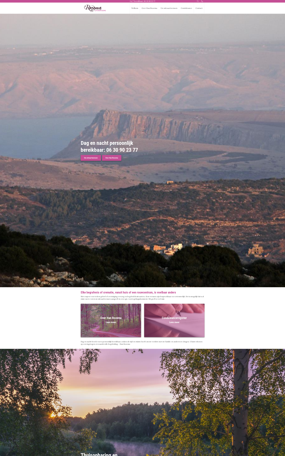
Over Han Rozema (149, 8)
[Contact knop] (202, 1)
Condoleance (186, 8)
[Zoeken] (198, 1)
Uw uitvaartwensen (169, 8)
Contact (199, 8)
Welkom (134, 8)
